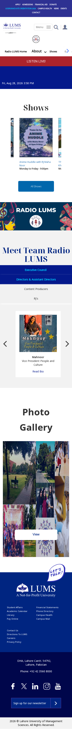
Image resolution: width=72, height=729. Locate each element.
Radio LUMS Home (16, 51)
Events (64, 8)
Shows (53, 51)
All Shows (36, 186)
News (56, 8)
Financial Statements (47, 607)
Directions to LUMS (17, 634)
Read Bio (38, 371)
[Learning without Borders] (10, 32)
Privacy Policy (14, 641)
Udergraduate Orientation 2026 (20, 8)
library (10, 615)
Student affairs (15, 607)
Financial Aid (41, 4)
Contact (36, 12)
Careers (11, 638)
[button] (56, 27)
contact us (12, 630)
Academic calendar (17, 611)
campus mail (43, 618)
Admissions (27, 4)
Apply (17, 4)
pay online (12, 618)
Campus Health (45, 8)
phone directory (44, 611)
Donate (53, 4)
